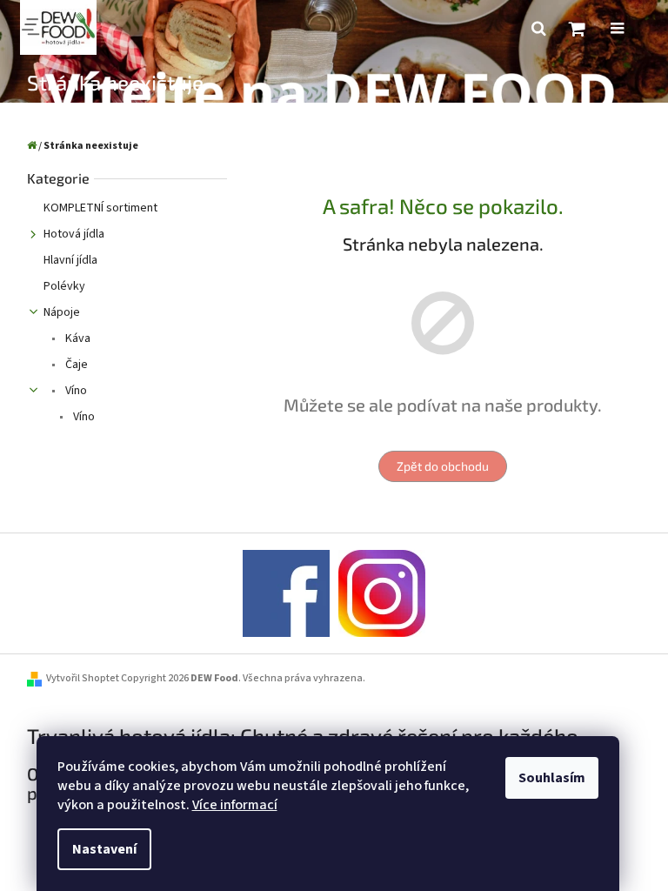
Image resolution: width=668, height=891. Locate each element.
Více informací (234, 804)
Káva (76, 338)
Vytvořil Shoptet (82, 678)
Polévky (64, 286)
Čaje (75, 364)
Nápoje (61, 312)
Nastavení (104, 849)
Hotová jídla (73, 234)
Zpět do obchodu (443, 466)
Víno (75, 390)
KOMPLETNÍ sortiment (100, 208)
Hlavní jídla (70, 260)
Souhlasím (551, 777)
